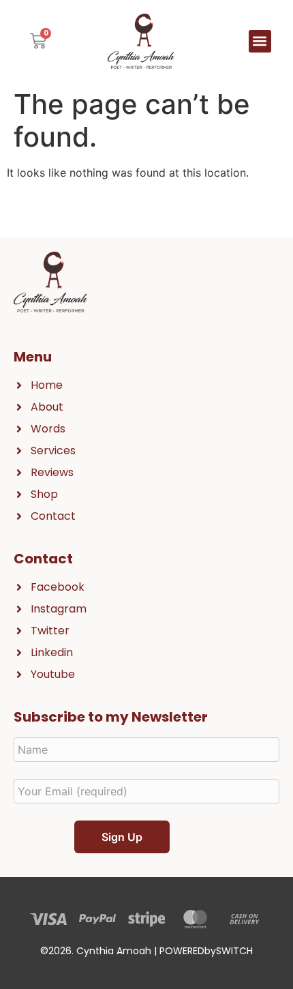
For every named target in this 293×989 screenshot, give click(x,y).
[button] (260, 41)
